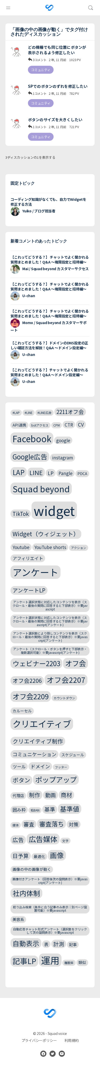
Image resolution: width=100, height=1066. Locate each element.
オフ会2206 (27, 680)
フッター (61, 767)
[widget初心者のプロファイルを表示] (17, 50)
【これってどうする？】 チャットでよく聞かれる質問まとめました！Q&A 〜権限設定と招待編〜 (50, 259)
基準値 (69, 808)
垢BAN (35, 810)
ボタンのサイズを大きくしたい (55, 119)
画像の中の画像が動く (32, 869)
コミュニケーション (34, 754)
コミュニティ (41, 69)
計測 (58, 944)
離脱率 (69, 962)
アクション (78, 547)
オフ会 (75, 663)
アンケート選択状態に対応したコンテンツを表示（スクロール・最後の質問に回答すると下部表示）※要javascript (50, 605)
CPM (56, 425)
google (63, 440)
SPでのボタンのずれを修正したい (57, 86)
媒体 (16, 825)
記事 (73, 944)
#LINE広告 (44, 412)
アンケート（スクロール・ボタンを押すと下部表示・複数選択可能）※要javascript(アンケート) (50, 651)
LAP (19, 472)
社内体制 (26, 893)
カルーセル (22, 710)
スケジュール (72, 754)
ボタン (21, 780)
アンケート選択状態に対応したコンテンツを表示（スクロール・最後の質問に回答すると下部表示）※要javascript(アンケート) (50, 621)
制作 (34, 795)
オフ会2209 (31, 696)
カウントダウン (64, 698)
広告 (18, 840)
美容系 (18, 919)
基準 (49, 809)
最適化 (39, 856)
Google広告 (30, 456)
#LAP (16, 412)
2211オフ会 (70, 412)
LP (51, 472)
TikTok (21, 513)
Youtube (21, 547)
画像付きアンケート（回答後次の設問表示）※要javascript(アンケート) (50, 881)
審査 (29, 824)
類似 (82, 962)
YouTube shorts (50, 547)
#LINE (29, 412)
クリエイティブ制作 (38, 741)
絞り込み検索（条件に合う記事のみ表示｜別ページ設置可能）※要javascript (50, 909)
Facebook (32, 438)
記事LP (24, 961)
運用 (50, 960)
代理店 (18, 795)
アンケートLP (29, 590)
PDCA (82, 473)
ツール (19, 766)
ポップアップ (56, 779)
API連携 (19, 425)
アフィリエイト (28, 558)
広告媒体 (43, 839)
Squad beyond (41, 489)
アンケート (35, 572)
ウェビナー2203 (36, 663)
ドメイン (40, 766)
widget (54, 510)
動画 (50, 795)
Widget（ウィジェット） (46, 534)
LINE (36, 472)
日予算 (21, 856)
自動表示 (26, 943)
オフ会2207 (66, 679)
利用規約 (71, 1040)
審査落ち (51, 823)
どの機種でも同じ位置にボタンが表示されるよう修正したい (57, 49)
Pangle (65, 473)
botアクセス (39, 425)
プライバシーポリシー (39, 1040)
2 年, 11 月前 (57, 60)
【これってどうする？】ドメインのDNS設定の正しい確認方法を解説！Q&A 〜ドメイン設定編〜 (49, 345)
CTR (69, 424)
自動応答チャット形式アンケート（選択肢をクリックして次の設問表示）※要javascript (50, 931)
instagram (62, 457)
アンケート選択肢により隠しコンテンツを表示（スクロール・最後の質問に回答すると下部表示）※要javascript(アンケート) (50, 637)
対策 (73, 824)
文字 (65, 840)
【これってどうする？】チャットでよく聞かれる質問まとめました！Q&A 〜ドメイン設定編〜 (49, 372)
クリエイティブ (42, 724)
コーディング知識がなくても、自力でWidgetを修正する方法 (48, 202)
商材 (66, 795)
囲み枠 (19, 809)
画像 (57, 855)
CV (81, 424)
